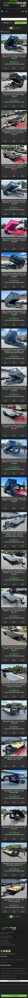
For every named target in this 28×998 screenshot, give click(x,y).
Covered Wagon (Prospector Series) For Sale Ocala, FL (13, 968)
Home (2, 959)
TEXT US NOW (13, 995)
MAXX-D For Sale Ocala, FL (7, 973)
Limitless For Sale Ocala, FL (19, 971)
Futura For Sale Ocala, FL (6, 971)
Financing (18, 959)
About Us (12, 959)
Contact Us (8, 953)
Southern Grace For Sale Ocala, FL (8, 978)
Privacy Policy (3, 953)
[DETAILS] (5, 66)
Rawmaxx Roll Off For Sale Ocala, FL (9, 976)
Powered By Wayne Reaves (14, 980)
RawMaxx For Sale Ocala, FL (20, 973)
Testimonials (4, 962)
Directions (13, 953)
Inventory (7, 959)
